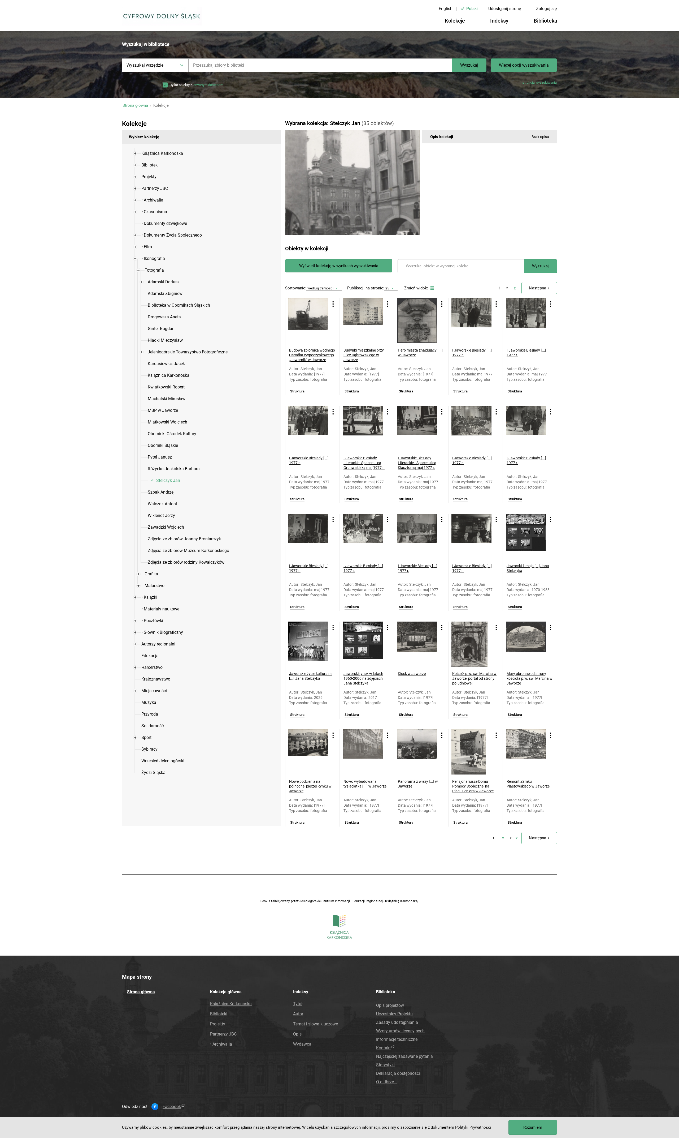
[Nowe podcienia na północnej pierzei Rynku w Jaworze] (308, 752)
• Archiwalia (221, 1044)
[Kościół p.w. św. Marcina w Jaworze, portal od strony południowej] (471, 644)
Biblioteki (218, 1013)
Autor (298, 1013)
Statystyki (385, 1064)
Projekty (217, 1023)
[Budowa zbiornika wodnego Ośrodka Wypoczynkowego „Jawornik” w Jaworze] (308, 320)
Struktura (297, 391)
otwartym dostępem (208, 85)
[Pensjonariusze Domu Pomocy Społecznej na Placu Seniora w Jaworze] (471, 752)
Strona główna (135, 105)
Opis (297, 1034)
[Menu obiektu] (333, 304)
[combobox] (320, 65)
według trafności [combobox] (320, 288)
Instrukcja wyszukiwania (538, 82)
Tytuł (297, 1003)
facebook (172, 1107)
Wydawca (302, 1044)
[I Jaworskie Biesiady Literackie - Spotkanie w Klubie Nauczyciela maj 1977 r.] (363, 536)
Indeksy (499, 21)
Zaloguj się (546, 8)
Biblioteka (545, 21)
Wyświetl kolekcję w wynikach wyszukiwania (338, 265)
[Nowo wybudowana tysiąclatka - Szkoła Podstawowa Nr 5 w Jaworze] (363, 752)
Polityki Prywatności (473, 1127)
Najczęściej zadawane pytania (404, 1056)
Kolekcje (455, 21)
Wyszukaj (469, 65)
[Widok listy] (431, 288)
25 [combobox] (387, 288)
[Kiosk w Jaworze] (417, 644)
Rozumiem (532, 1127)
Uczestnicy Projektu (394, 1013)
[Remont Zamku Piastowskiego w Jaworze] (526, 752)
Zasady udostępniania (397, 1022)
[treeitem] (201, 153)
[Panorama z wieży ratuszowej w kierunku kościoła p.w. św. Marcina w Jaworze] (417, 752)
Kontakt (383, 1047)
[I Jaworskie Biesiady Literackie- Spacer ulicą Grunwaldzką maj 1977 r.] (363, 428)
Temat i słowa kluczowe (315, 1023)
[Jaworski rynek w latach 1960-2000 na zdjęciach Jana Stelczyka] (363, 644)
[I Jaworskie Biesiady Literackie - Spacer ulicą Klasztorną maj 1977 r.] (417, 428)
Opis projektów (390, 1005)
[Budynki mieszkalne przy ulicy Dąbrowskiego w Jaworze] (363, 320)
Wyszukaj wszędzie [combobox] (145, 65)
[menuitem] (162, 153)
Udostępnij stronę (504, 8)
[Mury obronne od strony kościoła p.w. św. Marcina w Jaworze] (526, 644)
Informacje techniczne (396, 1039)
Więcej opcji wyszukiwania (524, 65)
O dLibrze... (386, 1081)
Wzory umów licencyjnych (400, 1030)
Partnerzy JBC (223, 1034)
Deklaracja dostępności (398, 1073)
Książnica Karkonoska (231, 1003)
